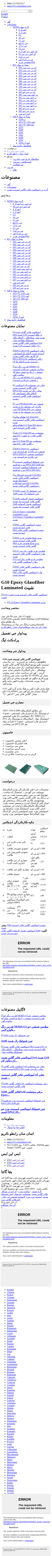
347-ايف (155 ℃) (26, 122)
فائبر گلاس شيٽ (40, 1194)
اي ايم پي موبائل (9, 1191)
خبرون (10, 167)
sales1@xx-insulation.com (19, 1142)
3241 (20, 132)
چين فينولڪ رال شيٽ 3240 (26, 493)
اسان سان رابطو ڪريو (17, 153)
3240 (20, 130)
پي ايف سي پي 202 (27, 100)
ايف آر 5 (22, 32)
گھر (8, 21)
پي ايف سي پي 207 (27, 106)
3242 (20, 135)
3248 (20, 137)
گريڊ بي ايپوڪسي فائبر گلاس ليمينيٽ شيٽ (27, 190)
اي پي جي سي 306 (27, 81)
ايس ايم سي (24, 114)
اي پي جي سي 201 (27, 68)
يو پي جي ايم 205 (26, 111)
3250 (20, 140)
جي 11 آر (22, 46)
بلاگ (15, 170)
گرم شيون (36, 1191)
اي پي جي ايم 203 (26, 92)
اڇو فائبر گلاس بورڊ (10, 1199)
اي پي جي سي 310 (27, 87)
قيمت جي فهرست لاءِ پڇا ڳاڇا (15, 1186)
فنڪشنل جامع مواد (22, 145)
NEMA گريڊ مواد (21, 27)
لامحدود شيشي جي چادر (13, 1197)
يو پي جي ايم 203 (26, 108)
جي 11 (21, 40)
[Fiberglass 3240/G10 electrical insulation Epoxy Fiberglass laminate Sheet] (26, 1086)
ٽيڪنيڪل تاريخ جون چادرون (26, 159)
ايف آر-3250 (24, 143)
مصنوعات (11, 24)
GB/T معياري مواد (21, 116)
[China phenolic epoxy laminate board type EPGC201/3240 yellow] (26, 1103)
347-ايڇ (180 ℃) (26, 125)
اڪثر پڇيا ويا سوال (16, 1127)
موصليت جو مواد (22, 1194)
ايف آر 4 (22, 30)
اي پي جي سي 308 (27, 84)
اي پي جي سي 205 (27, 78)
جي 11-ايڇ (23, 43)
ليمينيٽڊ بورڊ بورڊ (34, 1197)
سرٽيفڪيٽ (18, 164)
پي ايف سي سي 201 (28, 95)
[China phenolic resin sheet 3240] (15, 1035)
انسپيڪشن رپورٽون (22, 162)
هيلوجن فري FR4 (26, 62)
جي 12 (21, 48)
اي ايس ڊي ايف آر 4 (27, 51)
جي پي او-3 (23, 57)
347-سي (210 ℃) (21, 293)
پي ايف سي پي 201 (27, 97)
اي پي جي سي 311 (27, 89)
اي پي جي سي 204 (27, 76)
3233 (20, 127)
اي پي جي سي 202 (27, 70)
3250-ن (22, 119)
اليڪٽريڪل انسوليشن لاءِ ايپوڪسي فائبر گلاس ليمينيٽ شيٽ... (27, 396)
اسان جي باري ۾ (16, 151)
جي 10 (21, 38)
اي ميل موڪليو (8, 1205)
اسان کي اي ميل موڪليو (35, 627)
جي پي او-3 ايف (25, 59)
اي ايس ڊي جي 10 (27, 54)
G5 (19, 35)
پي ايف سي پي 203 (27, 103)
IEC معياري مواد (21, 65)
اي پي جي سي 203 (27, 73)
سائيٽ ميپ (24, 1191)
